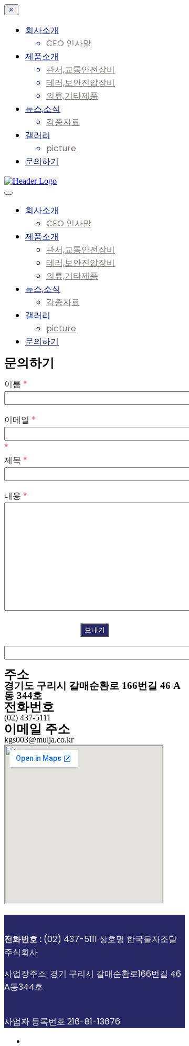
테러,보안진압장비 (80, 83)
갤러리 (37, 135)
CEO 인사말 (68, 43)
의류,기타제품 (72, 96)
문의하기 (42, 161)
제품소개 (42, 56)
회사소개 (42, 30)
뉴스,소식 (42, 109)
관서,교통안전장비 (80, 70)
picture (61, 148)
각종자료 (63, 122)
